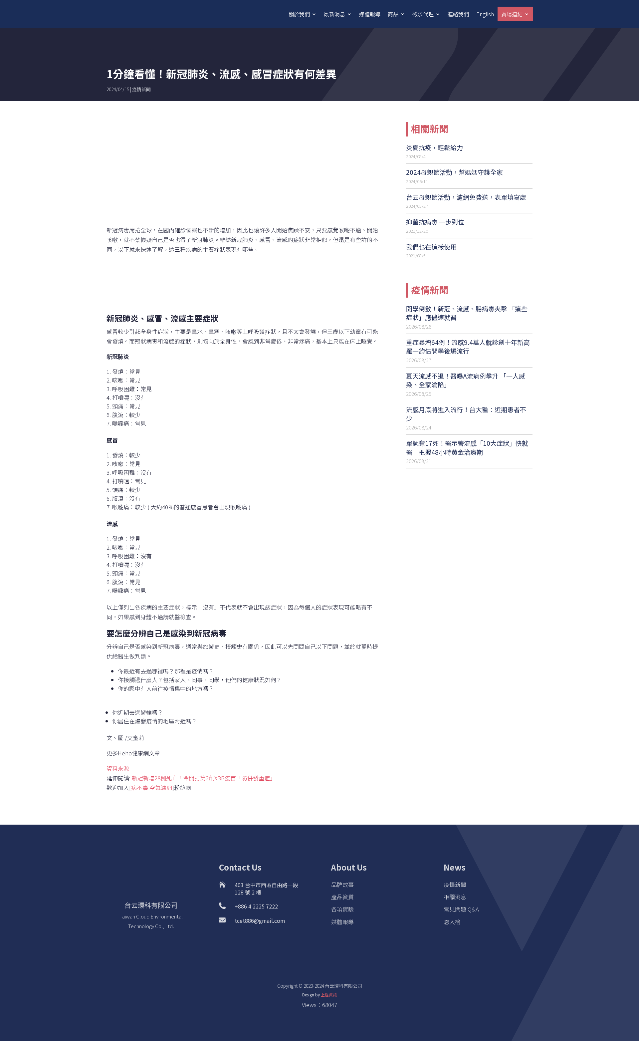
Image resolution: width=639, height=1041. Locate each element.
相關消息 (455, 897)
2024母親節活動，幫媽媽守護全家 (454, 171)
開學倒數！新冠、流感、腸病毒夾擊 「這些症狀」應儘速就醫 (467, 313)
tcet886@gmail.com (260, 920)
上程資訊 (329, 994)
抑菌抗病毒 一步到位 (435, 221)
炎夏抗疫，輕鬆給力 (434, 147)
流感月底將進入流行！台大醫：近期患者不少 (466, 414)
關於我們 (299, 14)
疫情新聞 (141, 89)
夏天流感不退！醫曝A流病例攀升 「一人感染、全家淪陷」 (465, 380)
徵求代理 (423, 14)
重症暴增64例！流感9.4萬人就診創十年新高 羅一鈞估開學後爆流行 (468, 347)
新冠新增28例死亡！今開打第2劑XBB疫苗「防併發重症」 (204, 778)
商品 (393, 14)
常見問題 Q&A (461, 909)
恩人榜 (452, 921)
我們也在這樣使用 (431, 246)
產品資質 (342, 897)
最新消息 (334, 14)
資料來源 (117, 768)
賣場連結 (512, 14)
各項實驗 (342, 909)
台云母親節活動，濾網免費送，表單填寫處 (466, 196)
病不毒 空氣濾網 (151, 787)
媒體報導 (369, 14)
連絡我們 (458, 14)
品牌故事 (342, 884)
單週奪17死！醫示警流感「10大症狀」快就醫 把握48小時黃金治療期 (467, 447)
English (485, 14)
